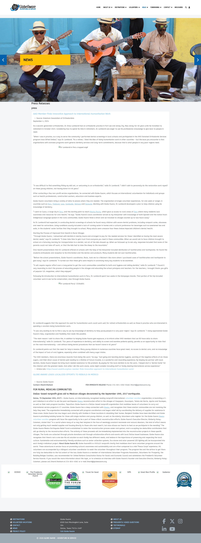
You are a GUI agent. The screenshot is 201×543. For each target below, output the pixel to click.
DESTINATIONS (19, 519)
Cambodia (69, 204)
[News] (147, 7)
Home (98, 7)
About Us (106, 7)
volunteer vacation (133, 398)
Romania (88, 204)
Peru (49, 204)
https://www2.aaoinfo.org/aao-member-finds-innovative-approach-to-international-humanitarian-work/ (90, 369)
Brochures (179, 7)
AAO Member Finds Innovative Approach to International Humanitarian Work (71, 114)
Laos (62, 204)
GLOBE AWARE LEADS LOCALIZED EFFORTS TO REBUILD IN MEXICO (65, 374)
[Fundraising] (160, 7)
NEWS (15, 528)
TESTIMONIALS (119, 525)
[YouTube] (172, 529)
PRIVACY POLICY (19, 531)
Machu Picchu (95, 212)
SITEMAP (116, 528)
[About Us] (111, 7)
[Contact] (171, 7)
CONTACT (16, 525)
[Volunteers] (139, 7)
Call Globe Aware (67, 531)
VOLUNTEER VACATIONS (22, 522)
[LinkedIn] (164, 529)
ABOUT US (117, 519)
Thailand (56, 204)
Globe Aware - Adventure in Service (60, 538)
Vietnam (77, 204)
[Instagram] (180, 521)
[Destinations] (126, 7)
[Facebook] (164, 521)
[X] (172, 521)
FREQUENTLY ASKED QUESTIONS (126, 522)
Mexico (80, 401)
